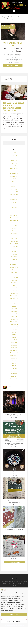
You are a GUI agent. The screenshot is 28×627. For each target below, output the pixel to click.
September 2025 (14, 176)
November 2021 (14, 262)
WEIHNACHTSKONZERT (12, 44)
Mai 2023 (14, 230)
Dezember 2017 (14, 350)
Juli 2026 (14, 153)
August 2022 (14, 249)
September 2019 (14, 298)
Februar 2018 (14, 345)
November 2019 (14, 295)
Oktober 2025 (14, 173)
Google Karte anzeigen (13, 62)
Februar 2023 (14, 236)
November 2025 (14, 171)
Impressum (21, 625)
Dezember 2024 (14, 192)
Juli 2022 (14, 251)
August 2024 (14, 202)
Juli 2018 (14, 332)
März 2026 (14, 160)
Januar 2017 (14, 376)
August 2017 (14, 358)
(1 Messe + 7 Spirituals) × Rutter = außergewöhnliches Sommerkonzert (13, 106)
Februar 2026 (14, 163)
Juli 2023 (14, 228)
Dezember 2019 (14, 293)
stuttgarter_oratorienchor (14, 392)
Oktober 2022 (14, 243)
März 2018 (14, 342)
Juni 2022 (14, 254)
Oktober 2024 (14, 197)
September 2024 (14, 199)
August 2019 (14, 301)
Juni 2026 (14, 155)
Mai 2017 (14, 366)
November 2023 (14, 217)
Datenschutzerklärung (11, 625)
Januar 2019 (14, 316)
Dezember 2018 (14, 319)
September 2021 (14, 267)
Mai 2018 (14, 337)
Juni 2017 (14, 363)
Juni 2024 (14, 204)
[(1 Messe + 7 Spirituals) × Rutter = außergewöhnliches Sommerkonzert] (14, 92)
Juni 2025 (14, 179)
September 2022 (14, 246)
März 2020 (14, 285)
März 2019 (14, 311)
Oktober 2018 (14, 324)
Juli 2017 (14, 360)
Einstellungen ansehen (14, 621)
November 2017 (14, 353)
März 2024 (14, 207)
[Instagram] (23, 411)
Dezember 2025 (14, 168)
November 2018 (14, 321)
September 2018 (14, 327)
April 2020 (14, 282)
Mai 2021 (14, 269)
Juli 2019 (14, 303)
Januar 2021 (14, 275)
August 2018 (14, 329)
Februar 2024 (14, 210)
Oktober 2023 (14, 220)
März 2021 (14, 272)
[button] (26, 589)
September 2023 (14, 223)
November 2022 (14, 241)
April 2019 (14, 308)
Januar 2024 (14, 212)
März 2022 (14, 259)
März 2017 (14, 371)
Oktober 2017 (14, 355)
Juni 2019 (14, 306)
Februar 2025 (14, 186)
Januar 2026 (14, 166)
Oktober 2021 (14, 264)
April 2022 (14, 256)
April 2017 (14, 368)
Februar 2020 (14, 288)
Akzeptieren (14, 614)
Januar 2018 (14, 347)
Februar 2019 (14, 314)
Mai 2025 (14, 181)
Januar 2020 (14, 290)
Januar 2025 (14, 189)
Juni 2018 (14, 334)
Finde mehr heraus (13, 65)
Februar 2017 (14, 373)
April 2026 (14, 158)
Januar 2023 (14, 238)
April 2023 (14, 233)
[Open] (14, 402)
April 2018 (14, 340)
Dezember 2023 (14, 215)
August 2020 (14, 280)
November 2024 (14, 194)
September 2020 (14, 277)
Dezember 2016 (14, 379)
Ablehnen (14, 618)
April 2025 (14, 184)
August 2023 (14, 225)
